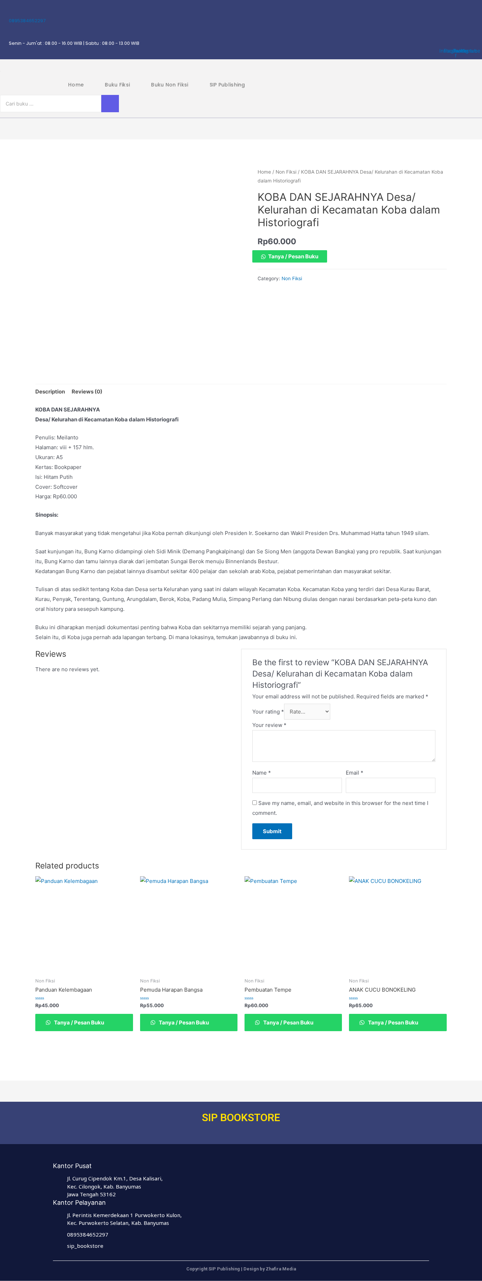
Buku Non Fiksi (169, 84)
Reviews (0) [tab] (87, 391)
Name (261, 772)
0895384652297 (27, 20)
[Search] (110, 103)
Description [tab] (50, 391)
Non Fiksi (286, 172)
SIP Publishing (227, 84)
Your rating (268, 711)
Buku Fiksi (117, 84)
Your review (269, 725)
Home (76, 84)
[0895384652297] (11, 11)
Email (354, 772)
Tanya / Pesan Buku (293, 256)
